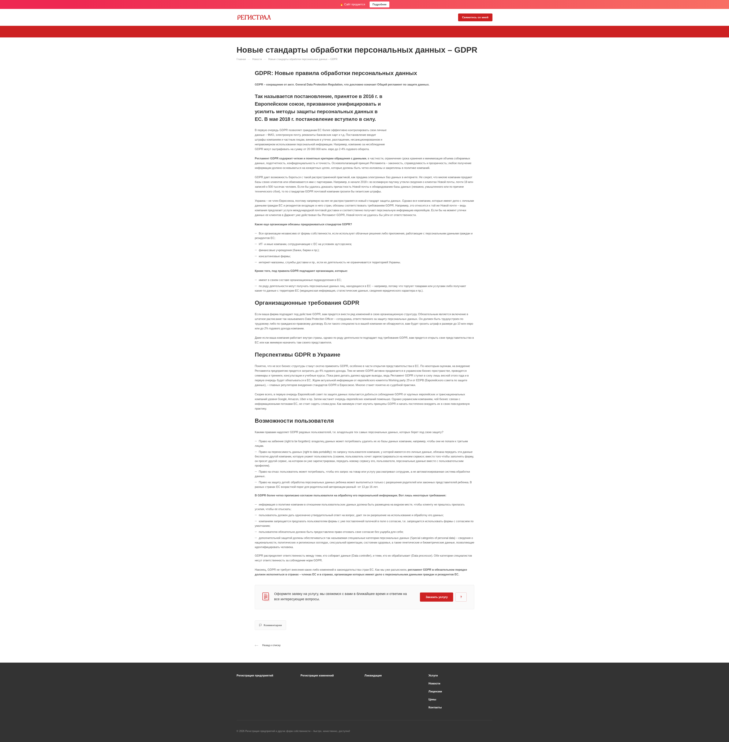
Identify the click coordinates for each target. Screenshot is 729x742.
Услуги (433, 675)
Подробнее (379, 4)
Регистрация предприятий (255, 675)
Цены (432, 699)
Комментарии (273, 625)
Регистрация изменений (317, 675)
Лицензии (435, 691)
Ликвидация (373, 675)
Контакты (435, 707)
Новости (434, 683)
